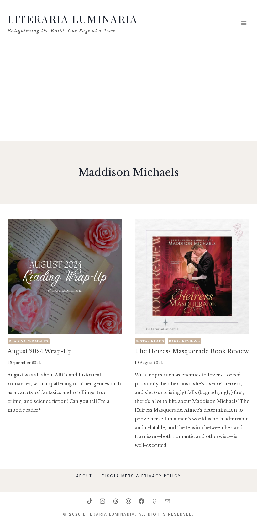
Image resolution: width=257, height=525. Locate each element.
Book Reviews (184, 341)
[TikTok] (89, 501)
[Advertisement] (128, 94)
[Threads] (115, 501)
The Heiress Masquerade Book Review (192, 351)
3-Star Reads (150, 341)
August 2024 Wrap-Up (40, 351)
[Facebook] (141, 501)
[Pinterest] (128, 501)
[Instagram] (102, 501)
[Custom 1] (154, 501)
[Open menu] (243, 23)
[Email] (167, 501)
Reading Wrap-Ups (28, 341)
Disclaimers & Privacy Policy (141, 476)
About (84, 476)
